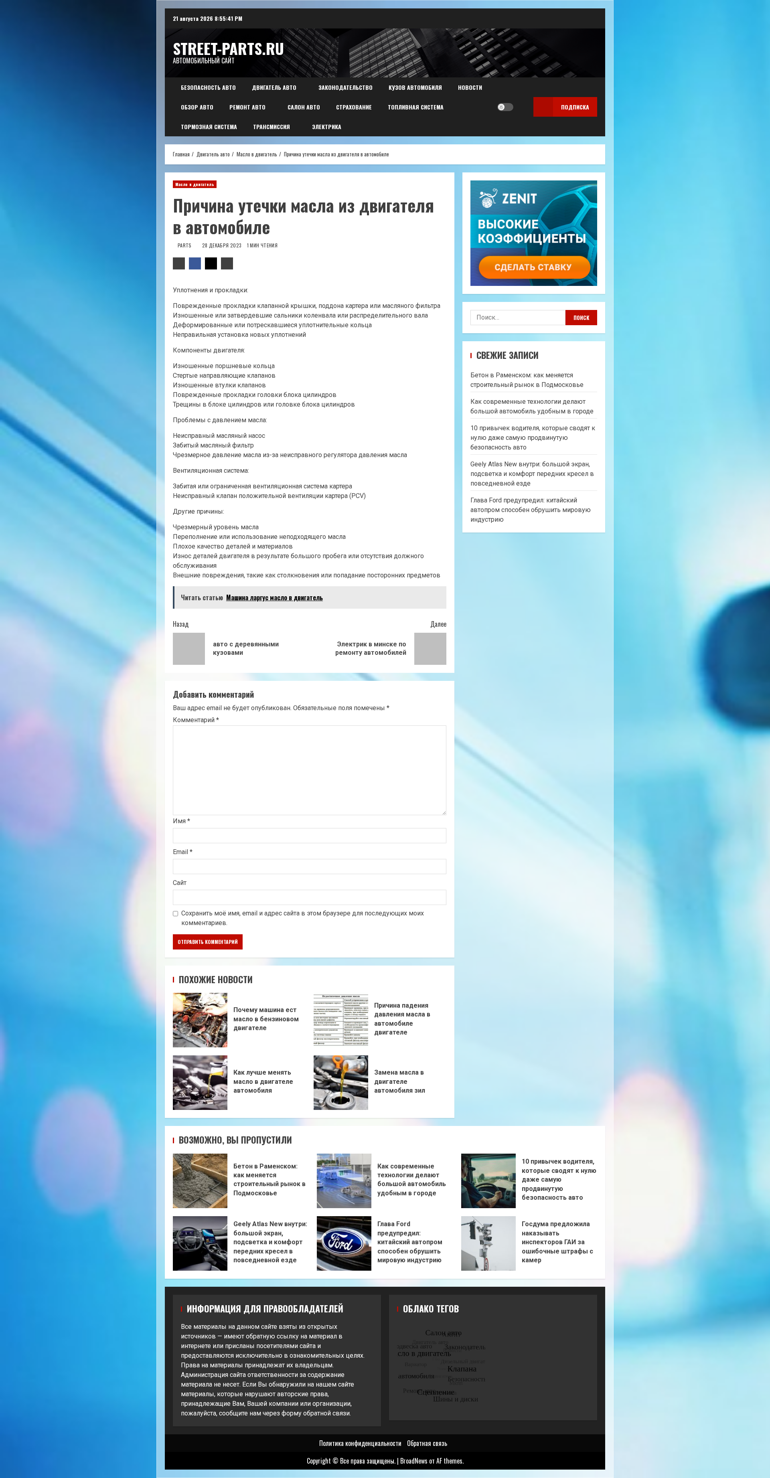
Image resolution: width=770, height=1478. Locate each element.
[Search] (521, 107)
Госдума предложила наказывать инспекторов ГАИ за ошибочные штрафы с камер (488, 1243)
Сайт (179, 883)
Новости (470, 87)
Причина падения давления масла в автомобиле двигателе (341, 1020)
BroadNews (414, 1461)
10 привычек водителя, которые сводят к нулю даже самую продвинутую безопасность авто (532, 437)
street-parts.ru (228, 48)
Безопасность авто (208, 87)
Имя (181, 821)
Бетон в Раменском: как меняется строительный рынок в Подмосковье (200, 1181)
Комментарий (196, 720)
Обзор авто (197, 107)
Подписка (575, 107)
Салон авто (304, 107)
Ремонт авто (247, 107)
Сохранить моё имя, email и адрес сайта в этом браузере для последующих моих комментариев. (302, 918)
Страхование (354, 107)
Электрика (326, 126)
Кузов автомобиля (415, 87)
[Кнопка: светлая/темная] (505, 107)
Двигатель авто (274, 87)
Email (182, 852)
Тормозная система (209, 126)
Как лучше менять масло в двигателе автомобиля (200, 1082)
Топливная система (416, 107)
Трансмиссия (271, 126)
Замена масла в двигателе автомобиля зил (341, 1082)
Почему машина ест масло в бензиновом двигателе (200, 1020)
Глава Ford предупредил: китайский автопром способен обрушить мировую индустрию (530, 509)
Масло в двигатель (194, 184)
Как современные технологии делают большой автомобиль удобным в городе (344, 1181)
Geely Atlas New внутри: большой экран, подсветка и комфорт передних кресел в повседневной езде (532, 473)
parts (185, 245)
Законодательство (345, 87)
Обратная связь (427, 1443)
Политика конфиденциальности (360, 1443)
